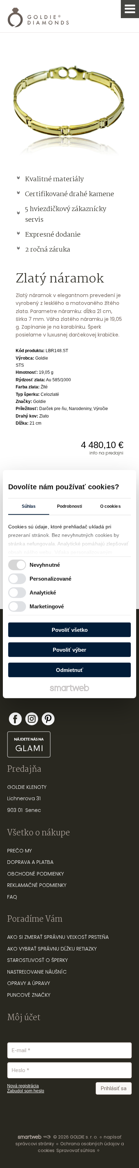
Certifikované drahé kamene (70, 194)
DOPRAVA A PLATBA (30, 862)
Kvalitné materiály (55, 179)
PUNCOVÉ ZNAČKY (28, 995)
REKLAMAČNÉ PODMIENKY (36, 885)
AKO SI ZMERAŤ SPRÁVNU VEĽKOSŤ (47, 937)
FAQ (12, 896)
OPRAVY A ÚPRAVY (28, 983)
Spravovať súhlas (75, 1150)
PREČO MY (19, 850)
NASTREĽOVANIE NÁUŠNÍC (37, 971)
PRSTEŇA (98, 937)
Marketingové (47, 606)
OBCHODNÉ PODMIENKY (35, 873)
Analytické (43, 593)
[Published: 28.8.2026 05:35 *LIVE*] (46, 1137)
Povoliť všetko (70, 629)
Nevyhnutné (45, 565)
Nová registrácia (23, 1085)
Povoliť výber (69, 650)
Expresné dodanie (53, 235)
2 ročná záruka (47, 249)
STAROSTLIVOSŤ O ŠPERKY (37, 960)
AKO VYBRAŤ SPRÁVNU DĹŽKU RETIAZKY (52, 948)
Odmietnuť (69, 670)
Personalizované (51, 579)
